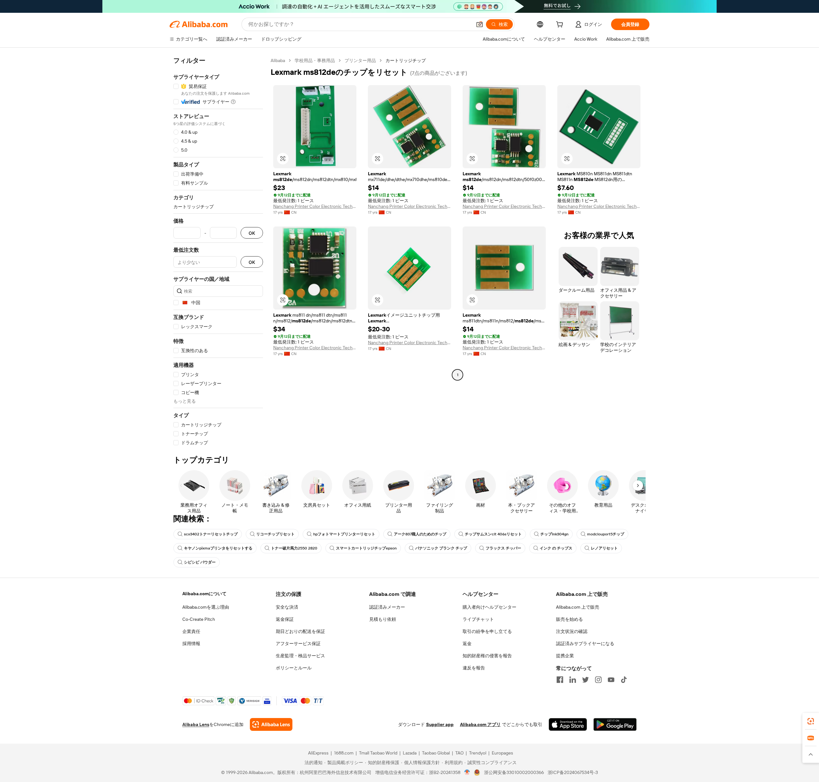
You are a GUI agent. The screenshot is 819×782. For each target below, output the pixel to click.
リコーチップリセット (275, 534)
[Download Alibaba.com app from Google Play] (615, 724)
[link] (810, 721)
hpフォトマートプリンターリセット (344, 534)
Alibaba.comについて (204, 593)
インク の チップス (556, 548)
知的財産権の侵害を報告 (487, 655)
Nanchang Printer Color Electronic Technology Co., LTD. (314, 206)
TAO (459, 752)
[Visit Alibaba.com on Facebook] (560, 679)
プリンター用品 (360, 60)
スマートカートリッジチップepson (366, 548)
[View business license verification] (467, 772)
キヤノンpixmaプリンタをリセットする (218, 548)
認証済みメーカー (387, 607)
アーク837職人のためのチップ (420, 534)
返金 (467, 643)
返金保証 (285, 619)
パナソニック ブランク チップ (441, 548)
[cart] (561, 25)
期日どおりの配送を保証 (300, 631)
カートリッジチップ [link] (406, 60)
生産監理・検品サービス (300, 655)
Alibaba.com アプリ (480, 724)
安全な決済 (287, 607)
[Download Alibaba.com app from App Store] (568, 724)
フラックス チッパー (503, 548)
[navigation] (218, 252)
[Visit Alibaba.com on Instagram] (598, 679)
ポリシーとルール (294, 667)
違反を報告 (474, 667)
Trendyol (477, 752)
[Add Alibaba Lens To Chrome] (271, 724)
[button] (479, 24)
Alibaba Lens (195, 724)
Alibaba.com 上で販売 (577, 607)
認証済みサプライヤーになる (585, 643)
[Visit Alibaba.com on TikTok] (624, 679)
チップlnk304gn (554, 534)
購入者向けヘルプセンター (489, 607)
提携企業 (565, 655)
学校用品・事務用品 (315, 60)
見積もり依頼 (382, 619)
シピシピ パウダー (200, 562)
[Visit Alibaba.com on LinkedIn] (572, 679)
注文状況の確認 (571, 631)
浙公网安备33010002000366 (514, 772)
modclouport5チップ (605, 534)
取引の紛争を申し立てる (487, 631)
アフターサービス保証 (298, 643)
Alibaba (278, 60)
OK (252, 233)
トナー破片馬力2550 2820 (294, 548)
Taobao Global (436, 752)
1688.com (344, 752)
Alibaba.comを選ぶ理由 (205, 607)
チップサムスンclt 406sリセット (493, 534)
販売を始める (569, 619)
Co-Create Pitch (198, 619)
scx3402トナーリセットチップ (211, 534)
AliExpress (318, 752)
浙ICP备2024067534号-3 (573, 772)
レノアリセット (604, 548)
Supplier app (440, 724)
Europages (502, 752)
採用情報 (191, 643)
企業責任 (191, 631)
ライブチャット (478, 619)
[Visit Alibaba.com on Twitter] (585, 679)
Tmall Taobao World (378, 752)
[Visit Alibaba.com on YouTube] (611, 679)
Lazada (410, 752)
